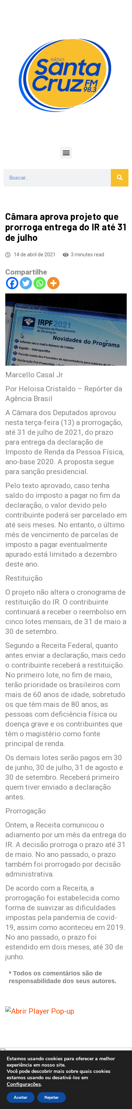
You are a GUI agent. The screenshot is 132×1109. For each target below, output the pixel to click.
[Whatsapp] (39, 283)
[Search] (119, 178)
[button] (66, 152)
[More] (53, 283)
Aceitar (20, 1097)
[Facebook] (12, 283)
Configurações (24, 1084)
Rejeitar (51, 1097)
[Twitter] (26, 283)
